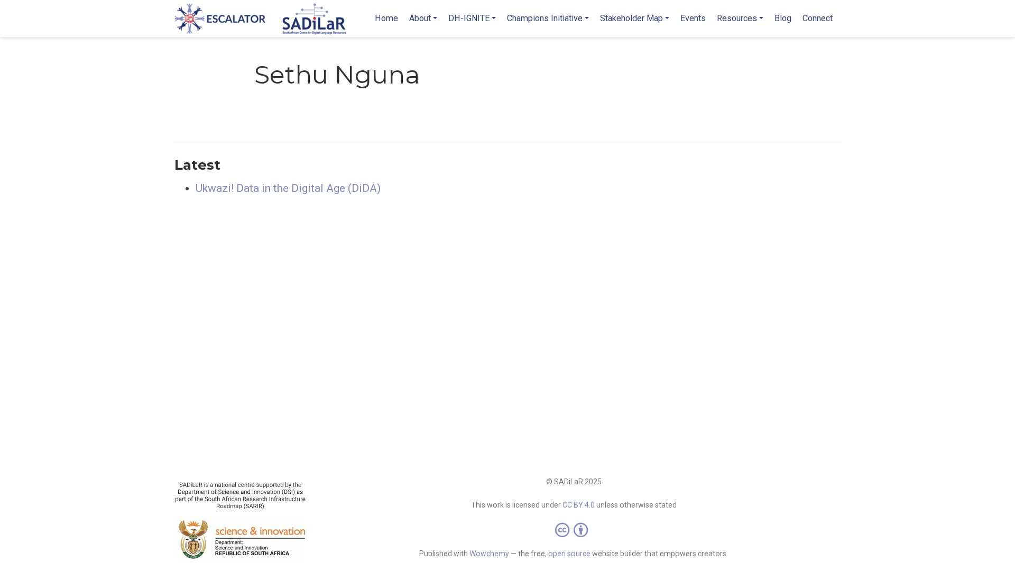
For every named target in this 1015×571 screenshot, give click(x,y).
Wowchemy (489, 553)
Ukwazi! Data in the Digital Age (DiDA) (288, 188)
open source (569, 553)
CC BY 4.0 (578, 505)
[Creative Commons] (573, 530)
